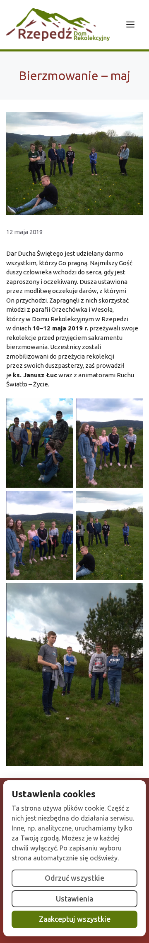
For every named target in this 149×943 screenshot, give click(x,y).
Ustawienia (74, 899)
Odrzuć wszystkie (74, 878)
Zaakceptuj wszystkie (75, 919)
